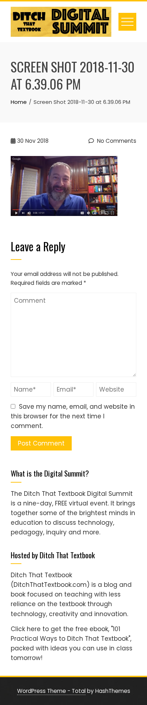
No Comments (116, 141)
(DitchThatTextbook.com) (50, 584)
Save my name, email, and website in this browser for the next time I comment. (73, 416)
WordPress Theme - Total (51, 691)
